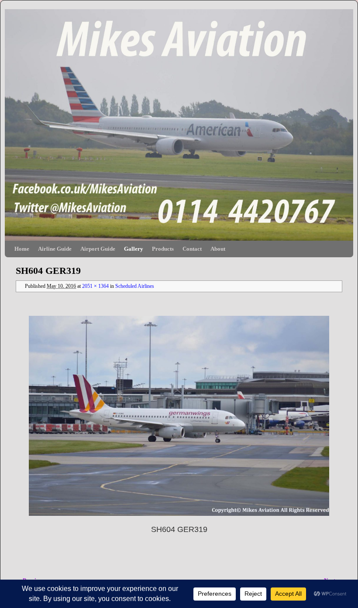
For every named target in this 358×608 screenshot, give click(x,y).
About (217, 248)
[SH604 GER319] (179, 415)
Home (21, 248)
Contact (192, 248)
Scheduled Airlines (134, 286)
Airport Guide (97, 248)
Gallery (133, 248)
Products (163, 248)
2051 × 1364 (95, 286)
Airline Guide (55, 248)
